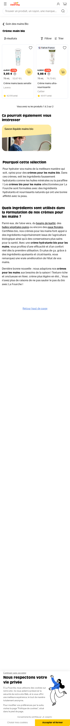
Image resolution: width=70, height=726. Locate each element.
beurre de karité (46, 223)
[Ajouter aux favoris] (31, 48)
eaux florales (55, 227)
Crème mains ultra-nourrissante (47, 85)
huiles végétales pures (15, 227)
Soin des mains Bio (17, 24)
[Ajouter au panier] (28, 72)
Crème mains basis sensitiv (17, 83)
